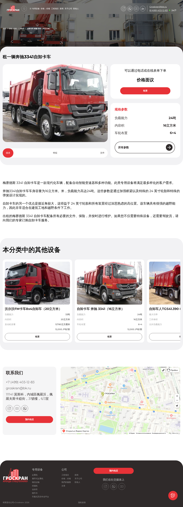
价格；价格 (45, 8)
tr (143, 26)
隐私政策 (82, 502)
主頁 (4, 29)
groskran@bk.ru (18, 388)
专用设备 (36, 8)
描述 (8, 153)
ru (142, 15)
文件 (102, 153)
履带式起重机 (37, 478)
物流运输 (36, 482)
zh (142, 8)
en (142, 19)
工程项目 (55, 8)
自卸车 (22, 29)
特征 (55, 153)
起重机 (35, 475)
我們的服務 (66, 482)
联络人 (76, 8)
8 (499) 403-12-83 (159, 10)
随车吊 (35, 493)
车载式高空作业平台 (40, 496)
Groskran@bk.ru (158, 7)
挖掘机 (35, 486)
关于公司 (68, 8)
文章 (63, 486)
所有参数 (123, 147)
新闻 (62, 8)
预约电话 (29, 419)
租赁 (145, 90)
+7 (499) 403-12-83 (20, 382)
